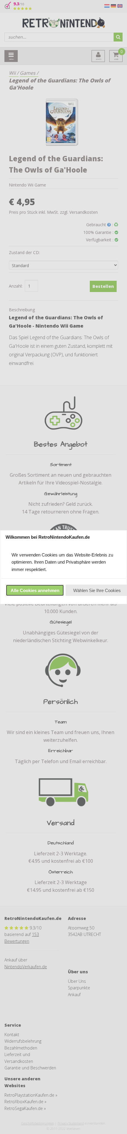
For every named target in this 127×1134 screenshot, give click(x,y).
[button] (35, 590)
